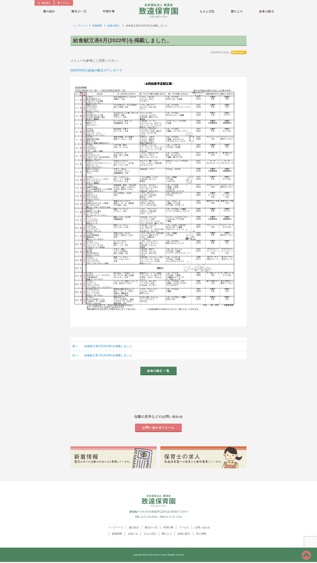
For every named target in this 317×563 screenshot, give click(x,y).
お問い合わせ (202, 527)
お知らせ (133, 533)
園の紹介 (49, 11)
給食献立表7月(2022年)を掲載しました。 (103, 355)
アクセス (184, 527)
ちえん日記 (207, 11)
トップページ (80, 25)
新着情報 (97, 25)
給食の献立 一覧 (158, 370)
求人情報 (201, 533)
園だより (237, 11)
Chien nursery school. (157, 555)
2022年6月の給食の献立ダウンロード (96, 70)
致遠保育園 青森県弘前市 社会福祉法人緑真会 (158, 10)
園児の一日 (79, 11)
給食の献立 (266, 11)
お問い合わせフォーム (158, 427)
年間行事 (109, 11)
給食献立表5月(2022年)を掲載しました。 (103, 346)
